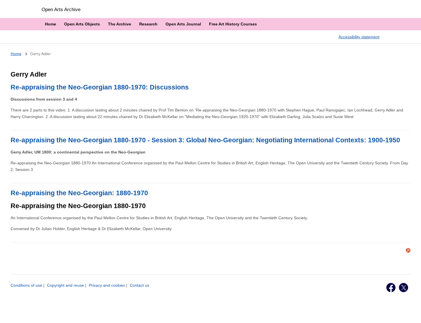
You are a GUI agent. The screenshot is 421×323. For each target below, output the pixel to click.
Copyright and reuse (65, 285)
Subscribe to (408, 250)
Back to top (411, 312)
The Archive (119, 24)
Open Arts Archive (61, 9)
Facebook (391, 287)
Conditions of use (26, 285)
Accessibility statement (359, 37)
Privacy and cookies (107, 285)
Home (50, 24)
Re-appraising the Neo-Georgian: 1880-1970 (79, 193)
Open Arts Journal (183, 24)
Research (148, 24)
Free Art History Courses (233, 24)
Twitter (403, 287)
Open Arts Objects (82, 24)
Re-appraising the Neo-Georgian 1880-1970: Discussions (100, 87)
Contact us (139, 285)
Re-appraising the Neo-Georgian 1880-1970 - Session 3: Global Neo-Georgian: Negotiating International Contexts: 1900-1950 (205, 140)
